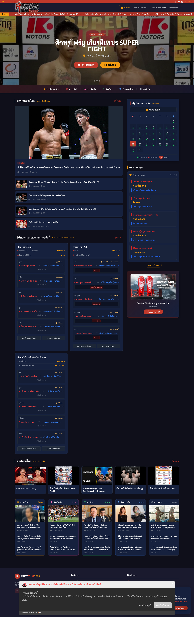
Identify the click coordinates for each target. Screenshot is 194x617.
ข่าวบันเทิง (91, 89)
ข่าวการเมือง (127, 89)
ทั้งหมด (40, 502)
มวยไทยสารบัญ (158, 7)
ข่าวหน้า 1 (73, 89)
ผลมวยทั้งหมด (153, 265)
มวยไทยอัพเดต (140, 7)
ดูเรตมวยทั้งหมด (54, 338)
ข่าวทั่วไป (146, 89)
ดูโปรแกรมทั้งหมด (30, 338)
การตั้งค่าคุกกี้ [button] (144, 605)
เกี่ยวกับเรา (173, 7)
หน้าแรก (127, 7)
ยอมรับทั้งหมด (162, 605)
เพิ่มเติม (112, 61)
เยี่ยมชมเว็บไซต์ (153, 312)
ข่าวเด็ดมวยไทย (52, 89)
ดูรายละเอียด (87, 61)
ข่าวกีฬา (109, 89)
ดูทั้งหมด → (118, 101)
